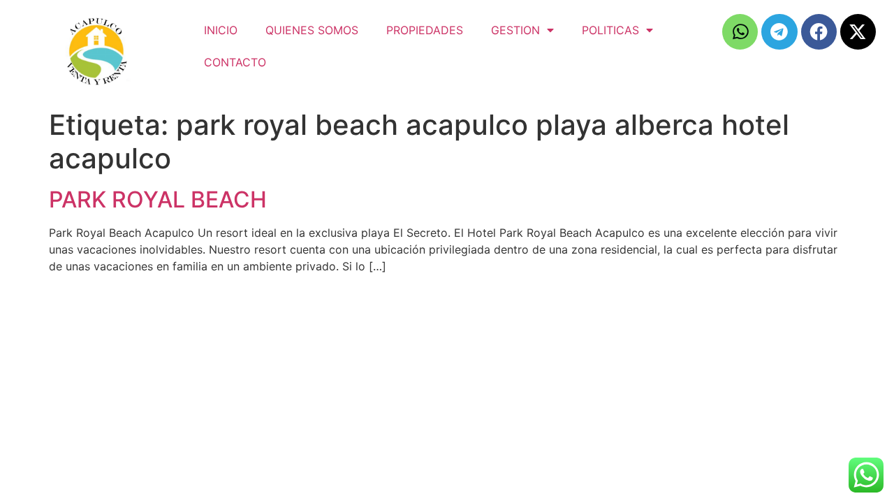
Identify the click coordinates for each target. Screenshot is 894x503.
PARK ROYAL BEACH (158, 199)
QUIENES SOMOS (311, 30)
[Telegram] (779, 32)
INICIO (220, 30)
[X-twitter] (858, 32)
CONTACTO (235, 62)
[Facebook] (819, 32)
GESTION (515, 30)
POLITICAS (610, 30)
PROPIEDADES (424, 30)
